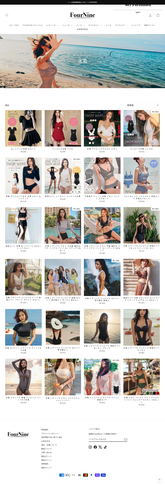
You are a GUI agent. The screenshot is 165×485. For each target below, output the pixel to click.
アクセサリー (94, 25)
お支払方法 (45, 441)
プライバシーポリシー (50, 433)
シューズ (66, 25)
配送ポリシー (46, 456)
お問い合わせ (46, 452)
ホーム (76, 55)
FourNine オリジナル (33, 25)
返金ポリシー (46, 460)
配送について (46, 449)
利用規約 (44, 430)
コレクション (85, 55)
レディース (51, 25)
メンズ (109, 25)
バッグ (79, 25)
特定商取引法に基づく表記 (51, 437)
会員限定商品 (82, 29)
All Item (14, 25)
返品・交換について (49, 445)
